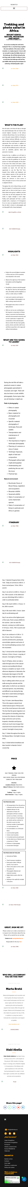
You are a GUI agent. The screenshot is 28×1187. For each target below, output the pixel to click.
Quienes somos (8, 1159)
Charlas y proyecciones (10, 1146)
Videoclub (7, 1151)
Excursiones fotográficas (10, 1142)
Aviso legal (7, 1163)
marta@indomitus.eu (17, 938)
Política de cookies (9, 1167)
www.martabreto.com (14, 1024)
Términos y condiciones (10, 1165)
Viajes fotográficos (9, 1140)
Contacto (6, 1161)
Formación (7, 1144)
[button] (14, 8)
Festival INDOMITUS (9, 1149)
